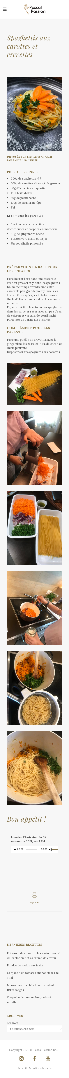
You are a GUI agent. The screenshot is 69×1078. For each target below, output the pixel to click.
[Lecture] (15, 849)
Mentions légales (40, 1068)
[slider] (55, 849)
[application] (34, 850)
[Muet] (50, 849)
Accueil (22, 1068)
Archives (12, 1023)
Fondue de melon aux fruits (25, 965)
